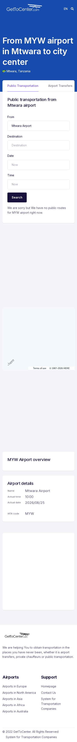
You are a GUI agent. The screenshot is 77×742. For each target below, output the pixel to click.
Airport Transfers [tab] (60, 85)
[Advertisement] (38, 261)
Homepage (48, 686)
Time (10, 175)
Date (10, 155)
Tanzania (24, 71)
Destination (14, 136)
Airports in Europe (14, 686)
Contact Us (48, 692)
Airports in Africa (13, 705)
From (10, 117)
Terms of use (39, 368)
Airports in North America (19, 692)
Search (17, 197)
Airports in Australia (15, 711)
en (66, 8)
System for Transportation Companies (51, 703)
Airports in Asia (12, 699)
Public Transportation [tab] (22, 85)
